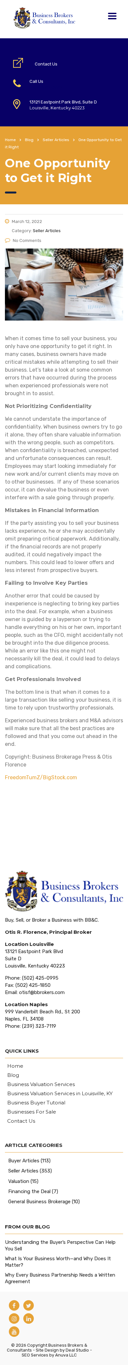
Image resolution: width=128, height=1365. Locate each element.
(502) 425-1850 (33, 985)
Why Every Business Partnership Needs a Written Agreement (60, 1278)
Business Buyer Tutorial (36, 1103)
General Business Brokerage (39, 1202)
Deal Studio (77, 1350)
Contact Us (46, 64)
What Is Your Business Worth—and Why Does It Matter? (58, 1262)
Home (10, 140)
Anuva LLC (66, 1355)
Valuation (18, 1181)
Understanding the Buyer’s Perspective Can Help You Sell (60, 1245)
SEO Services (35, 1355)
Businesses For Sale (31, 1112)
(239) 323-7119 (39, 1026)
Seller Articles (23, 1171)
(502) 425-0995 (46, 87)
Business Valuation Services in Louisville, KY (60, 1094)
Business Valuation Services (41, 1084)
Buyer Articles (23, 1161)
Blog (13, 1075)
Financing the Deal (29, 1191)
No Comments (27, 240)
